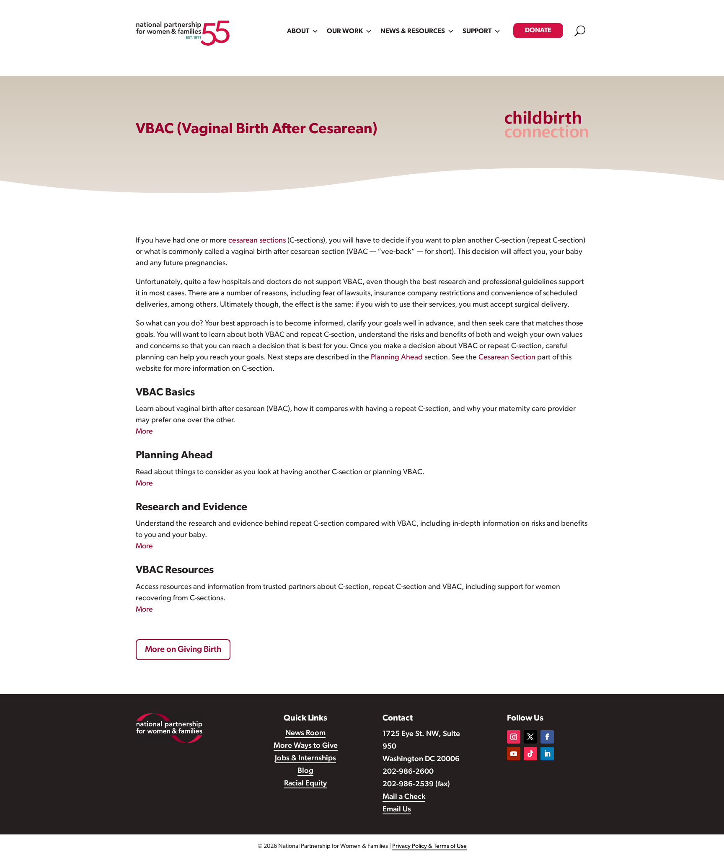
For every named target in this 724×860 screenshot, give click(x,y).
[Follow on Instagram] (513, 737)
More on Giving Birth (183, 650)
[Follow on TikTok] (530, 753)
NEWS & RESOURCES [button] (412, 31)
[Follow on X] (530, 737)
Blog (305, 771)
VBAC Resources (175, 570)
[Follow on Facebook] (547, 737)
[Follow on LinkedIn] (547, 753)
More (144, 432)
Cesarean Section (506, 358)
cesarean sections (257, 241)
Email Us (397, 810)
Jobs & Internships (305, 758)
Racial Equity (305, 784)
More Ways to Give (306, 746)
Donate (538, 30)
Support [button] (477, 31)
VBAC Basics (165, 392)
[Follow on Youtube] (513, 753)
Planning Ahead (397, 358)
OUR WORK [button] (345, 31)
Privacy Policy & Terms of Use (429, 846)
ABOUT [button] (298, 31)
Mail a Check (404, 797)
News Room (305, 733)
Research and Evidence (191, 507)
